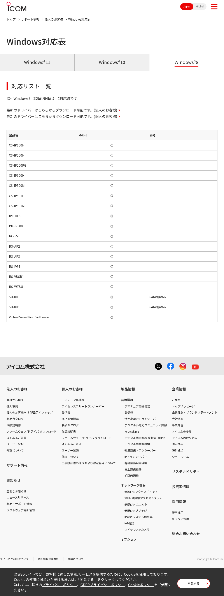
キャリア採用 (180, 519)
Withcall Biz (131, 431)
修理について (15, 450)
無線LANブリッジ (135, 510)
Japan (187, 6)
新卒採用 (177, 512)
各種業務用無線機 (135, 463)
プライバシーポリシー (59, 584)
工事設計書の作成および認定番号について (89, 463)
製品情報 (128, 388)
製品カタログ (15, 419)
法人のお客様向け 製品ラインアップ (30, 412)
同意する (193, 583)
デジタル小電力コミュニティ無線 (145, 425)
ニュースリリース (18, 497)
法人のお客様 (54, 19)
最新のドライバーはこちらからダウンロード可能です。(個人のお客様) (62, 116)
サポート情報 (30, 19)
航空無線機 (131, 475)
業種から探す (15, 400)
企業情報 (179, 388)
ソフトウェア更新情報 (21, 510)
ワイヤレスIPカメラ (137, 529)
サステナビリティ (186, 471)
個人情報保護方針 (48, 559)
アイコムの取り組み (184, 438)
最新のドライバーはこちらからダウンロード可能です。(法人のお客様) (62, 110)
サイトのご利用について (14, 559)
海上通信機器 (70, 419)
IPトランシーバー (135, 457)
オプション (128, 539)
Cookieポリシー (141, 584)
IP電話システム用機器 (138, 517)
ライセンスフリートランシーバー (83, 406)
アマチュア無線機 (73, 400)
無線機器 (127, 400)
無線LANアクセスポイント (141, 492)
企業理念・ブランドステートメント (194, 412)
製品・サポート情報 (19, 504)
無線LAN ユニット (135, 504)
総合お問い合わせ (186, 533)
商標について (76, 559)
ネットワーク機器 (133, 485)
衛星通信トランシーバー (140, 450)
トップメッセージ (183, 406)
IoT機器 (129, 523)
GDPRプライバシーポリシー (102, 584)
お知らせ (14, 480)
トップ (11, 19)
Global (200, 6)
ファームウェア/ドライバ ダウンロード (32, 431)
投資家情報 (180, 486)
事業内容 (177, 425)
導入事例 (12, 406)
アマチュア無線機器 (137, 406)
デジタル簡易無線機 (137, 444)
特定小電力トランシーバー (141, 419)
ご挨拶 (176, 400)
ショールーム (180, 457)
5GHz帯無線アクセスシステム (143, 498)
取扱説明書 (14, 425)
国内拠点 (177, 444)
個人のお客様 (72, 388)
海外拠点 (177, 450)
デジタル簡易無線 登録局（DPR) (145, 438)
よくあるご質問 (16, 438)
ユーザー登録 (15, 444)
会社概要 (177, 419)
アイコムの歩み (182, 431)
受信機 (66, 412)
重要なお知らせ (16, 491)
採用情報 (179, 501)
